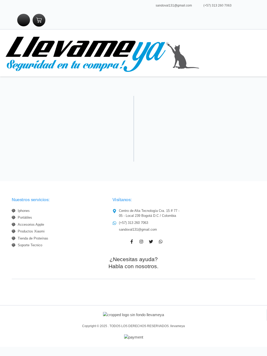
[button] (209, 52)
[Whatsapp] (160, 241)
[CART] (39, 20)
